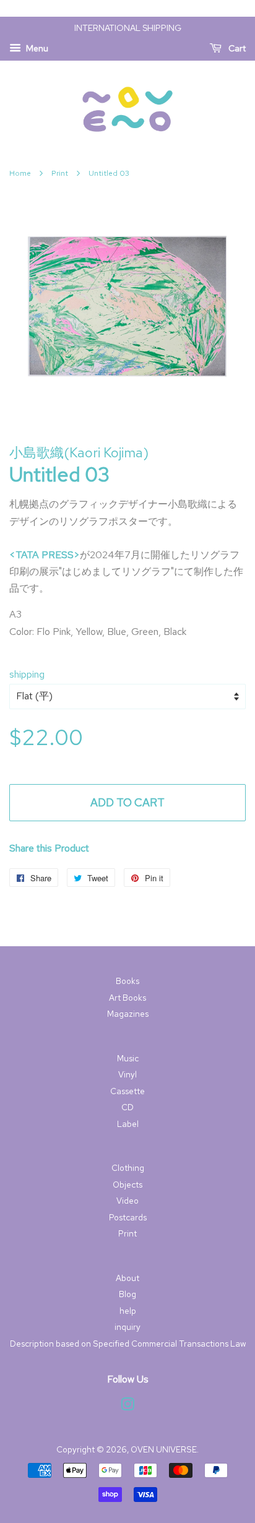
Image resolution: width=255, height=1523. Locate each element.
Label (128, 1123)
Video (127, 1200)
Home (20, 173)
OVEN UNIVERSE (164, 1449)
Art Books (127, 997)
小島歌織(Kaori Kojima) (79, 453)
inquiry (127, 1326)
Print (59, 173)
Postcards (128, 1217)
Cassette (127, 1091)
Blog (127, 1294)
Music (128, 1058)
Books (127, 980)
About (127, 1278)
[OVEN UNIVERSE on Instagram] (127, 1406)
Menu (36, 48)
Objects (127, 1184)
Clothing (127, 1167)
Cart (236, 48)
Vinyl (127, 1074)
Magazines (128, 1013)
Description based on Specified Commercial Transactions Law (128, 1343)
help (127, 1310)
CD (127, 1107)
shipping (27, 674)
